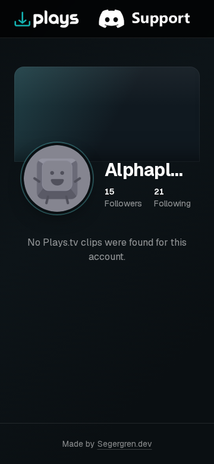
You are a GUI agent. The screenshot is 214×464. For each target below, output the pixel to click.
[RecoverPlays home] (47, 19)
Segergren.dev (124, 443)
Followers (123, 197)
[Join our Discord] (149, 19)
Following (172, 197)
